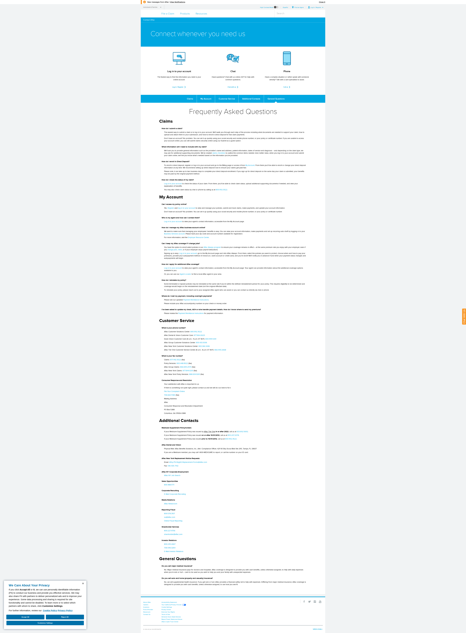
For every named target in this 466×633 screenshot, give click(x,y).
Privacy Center (166, 609)
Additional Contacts (251, 99)
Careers (145, 604)
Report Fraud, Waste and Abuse (172, 619)
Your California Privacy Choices (172, 604)
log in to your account (186, 208)
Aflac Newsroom (170, 504)
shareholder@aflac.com (173, 534)
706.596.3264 (169, 548)
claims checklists (218, 153)
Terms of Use (166, 614)
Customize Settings (45, 623)
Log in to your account (173, 184)
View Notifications (177, 2)
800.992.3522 (221, 190)
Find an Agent (299, 7)
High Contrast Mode (266, 7)
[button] (315, 7)
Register (171, 208)
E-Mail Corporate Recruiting (175, 494)
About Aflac (147, 602)
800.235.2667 (169, 544)
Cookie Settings (167, 607)
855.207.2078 (233, 435)
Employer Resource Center (198, 237)
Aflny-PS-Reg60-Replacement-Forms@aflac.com (188, 462)
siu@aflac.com (169, 517)
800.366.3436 (204, 346)
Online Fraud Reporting (173, 521)
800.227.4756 (169, 531)
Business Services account (174, 234)
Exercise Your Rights (168, 612)
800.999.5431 (210, 339)
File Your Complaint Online (174, 391)
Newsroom (146, 612)
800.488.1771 (169, 485)
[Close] (83, 583)
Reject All (65, 617)
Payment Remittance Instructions (196, 300)
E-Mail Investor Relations (173, 551)
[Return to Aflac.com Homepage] (150, 13)
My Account (205, 99)
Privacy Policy (65, 610)
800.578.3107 (169, 513)
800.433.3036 (201, 343)
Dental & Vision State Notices (171, 617)
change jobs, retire (174, 250)
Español (285, 7)
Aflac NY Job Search (172, 475)
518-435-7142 (173, 466)
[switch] (276, 7)
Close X (322, 2)
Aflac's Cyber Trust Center (170, 621)
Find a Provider (148, 609)
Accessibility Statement (169, 602)
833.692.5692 (242, 432)
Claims (190, 99)
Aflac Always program (212, 247)
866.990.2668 (220, 350)
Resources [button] (201, 13)
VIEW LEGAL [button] (317, 629)
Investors (146, 607)
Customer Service (227, 99)
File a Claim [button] (167, 13)
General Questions (276, 99)
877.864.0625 (199, 335)
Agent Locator (185, 274)
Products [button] (185, 13)
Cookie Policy (50, 610)
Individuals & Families (150, 7)
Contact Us (146, 614)
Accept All (25, 617)
